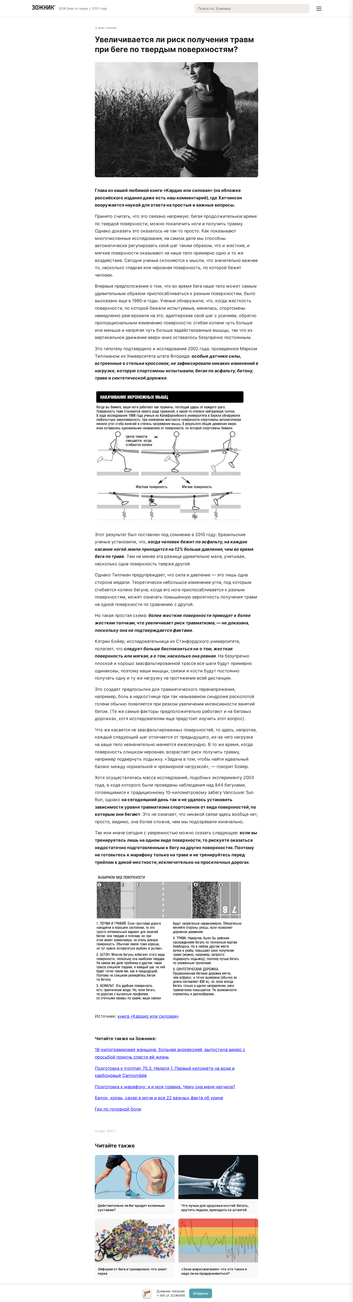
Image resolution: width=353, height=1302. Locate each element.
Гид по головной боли (118, 1109)
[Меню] (319, 9)
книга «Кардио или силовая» (148, 1016)
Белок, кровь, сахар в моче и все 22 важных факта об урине (159, 1097)
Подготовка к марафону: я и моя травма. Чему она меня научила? (165, 1086)
